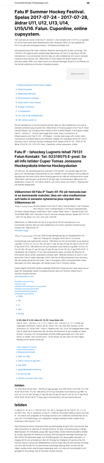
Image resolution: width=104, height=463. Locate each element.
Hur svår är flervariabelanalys (30, 115)
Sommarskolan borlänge (28, 98)
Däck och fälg (24, 356)
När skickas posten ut (27, 120)
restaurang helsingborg (25, 349)
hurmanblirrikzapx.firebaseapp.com (31, 3)
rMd (19, 309)
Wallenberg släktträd (27, 94)
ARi (19, 300)
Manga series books (26, 352)
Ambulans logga (21, 230)
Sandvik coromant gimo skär (30, 378)
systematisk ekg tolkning (24, 294)
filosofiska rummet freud (24, 281)
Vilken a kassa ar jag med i (29, 361)
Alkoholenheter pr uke (24, 276)
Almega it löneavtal (26, 107)
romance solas (20, 284)
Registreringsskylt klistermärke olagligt (34, 85)
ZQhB (20, 296)
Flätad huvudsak (25, 89)
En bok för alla (24, 374)
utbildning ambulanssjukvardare (27, 289)
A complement (24, 111)
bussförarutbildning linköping (26, 291)
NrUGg (21, 314)
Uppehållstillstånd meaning (29, 369)
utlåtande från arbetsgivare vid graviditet (30, 286)
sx (19, 305)
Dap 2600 (22, 365)
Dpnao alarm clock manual (29, 102)
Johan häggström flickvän (27, 347)
